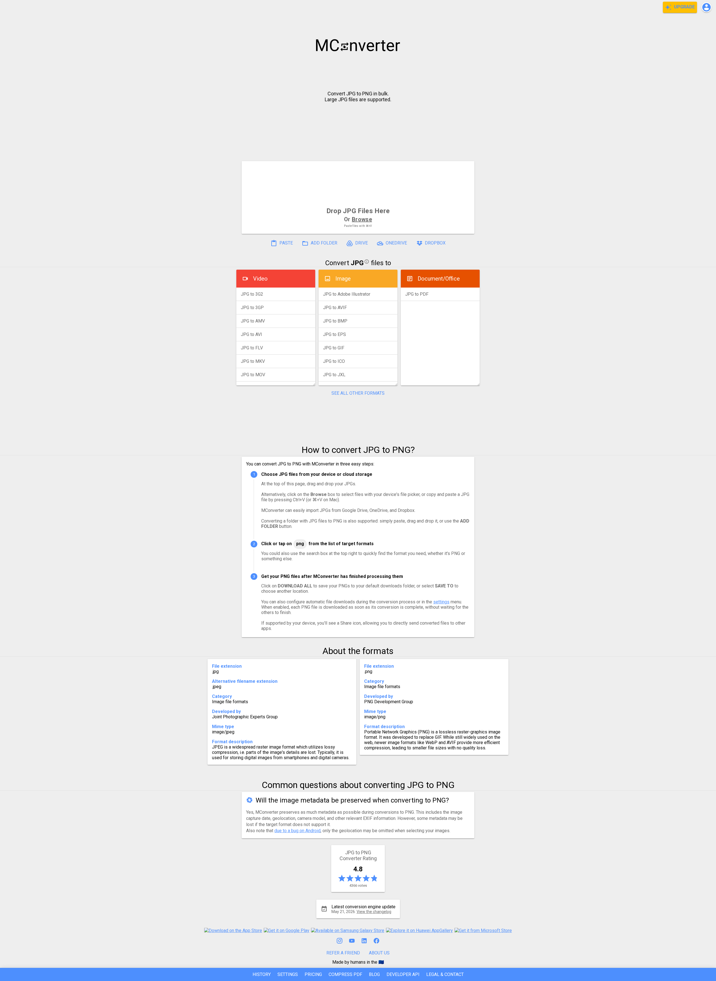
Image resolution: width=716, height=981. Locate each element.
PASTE (285, 243)
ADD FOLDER (323, 243)
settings (441, 601)
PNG (300, 543)
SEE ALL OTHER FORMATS (358, 393)
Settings (287, 974)
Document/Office (439, 278)
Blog (374, 974)
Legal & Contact (445, 974)
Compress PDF (345, 974)
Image (343, 278)
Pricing (313, 974)
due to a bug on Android (297, 830)
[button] (706, 7)
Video (260, 278)
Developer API (403, 974)
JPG (357, 263)
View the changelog (374, 911)
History (262, 974)
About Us (379, 953)
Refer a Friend (343, 953)
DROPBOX (435, 243)
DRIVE (361, 243)
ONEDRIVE (396, 243)
